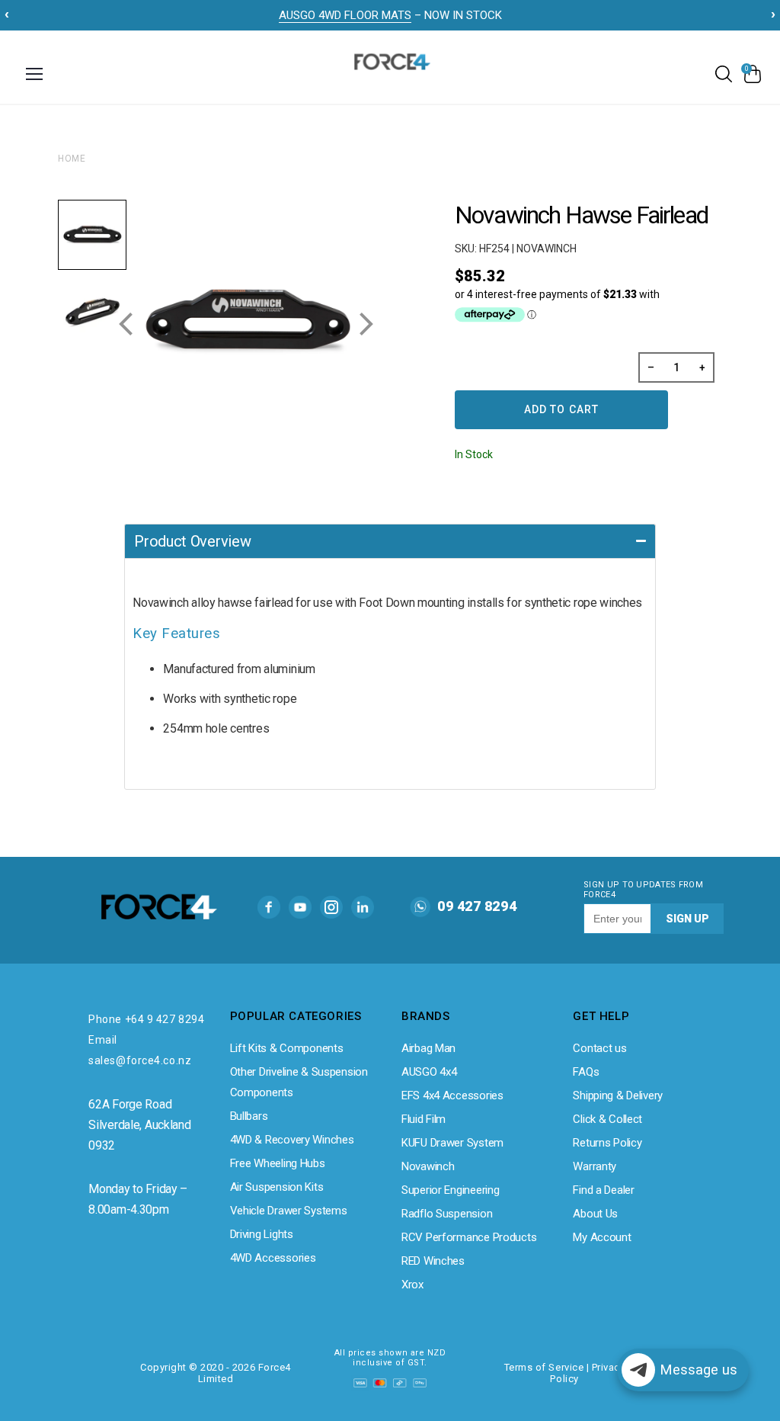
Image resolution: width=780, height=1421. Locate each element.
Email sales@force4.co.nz (139, 1050)
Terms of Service (543, 1367)
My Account (602, 1237)
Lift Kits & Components (287, 1048)
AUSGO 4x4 (428, 1072)
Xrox (412, 1284)
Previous (126, 318)
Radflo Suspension (446, 1214)
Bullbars (249, 1116)
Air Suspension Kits (277, 1187)
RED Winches (433, 1261)
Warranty (594, 1166)
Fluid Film (423, 1119)
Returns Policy (607, 1143)
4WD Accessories (273, 1258)
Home (71, 158)
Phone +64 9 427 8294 (146, 1019)
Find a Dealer (603, 1190)
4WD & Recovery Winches (292, 1140)
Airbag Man (428, 1048)
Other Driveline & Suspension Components (299, 1082)
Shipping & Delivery (618, 1095)
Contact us (599, 1048)
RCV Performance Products (468, 1237)
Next (367, 318)
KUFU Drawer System (452, 1143)
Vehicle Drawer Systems (288, 1210)
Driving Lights (261, 1234)
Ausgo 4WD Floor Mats (345, 15)
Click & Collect (607, 1119)
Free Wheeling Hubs (277, 1163)
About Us (595, 1214)
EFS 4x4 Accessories (452, 1095)
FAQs (586, 1072)
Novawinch (427, 1166)
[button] (389, 541)
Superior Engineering (450, 1190)
